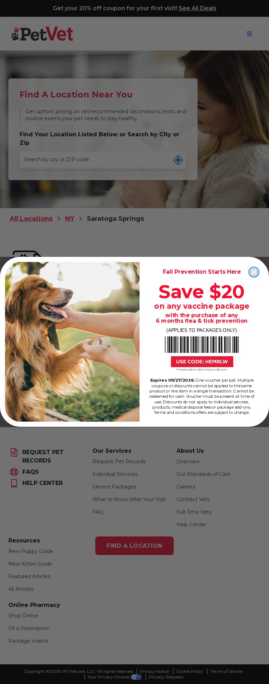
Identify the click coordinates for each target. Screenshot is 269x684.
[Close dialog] (254, 272)
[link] (202, 353)
